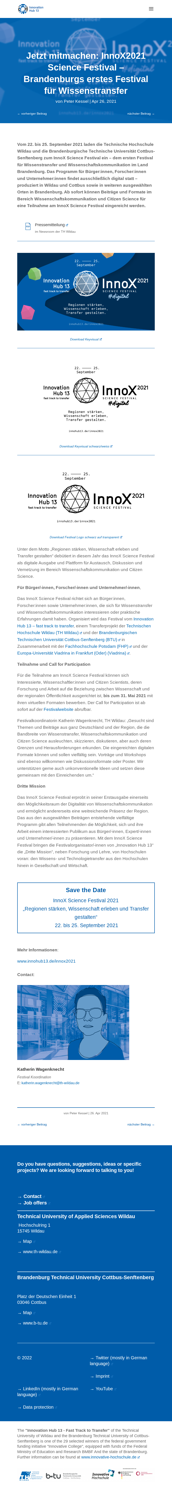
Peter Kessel (76, 101)
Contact (32, 1196)
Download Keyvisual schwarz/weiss (84, 446)
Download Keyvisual (84, 339)
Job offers (35, 1203)
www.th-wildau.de (40, 1251)
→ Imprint (100, 1376)
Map (27, 1241)
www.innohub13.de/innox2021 (46, 961)
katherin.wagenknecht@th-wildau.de (51, 1083)
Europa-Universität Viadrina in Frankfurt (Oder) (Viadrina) (71, 653)
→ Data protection (35, 1407)
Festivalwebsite (58, 709)
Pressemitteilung (50, 225)
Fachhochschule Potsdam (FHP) (96, 646)
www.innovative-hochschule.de (108, 1457)
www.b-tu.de (35, 1322)
